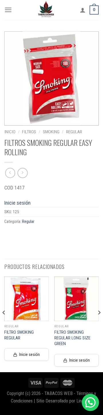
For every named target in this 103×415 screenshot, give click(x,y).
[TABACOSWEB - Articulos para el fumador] (46, 10)
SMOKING (51, 131)
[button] (90, 402)
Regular (74, 131)
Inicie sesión (17, 203)
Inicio (9, 131)
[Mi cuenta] (83, 10)
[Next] (99, 324)
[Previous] (4, 324)
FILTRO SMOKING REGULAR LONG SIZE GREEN (72, 338)
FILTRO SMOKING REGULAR (19, 335)
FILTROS (29, 131)
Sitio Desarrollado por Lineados (64, 401)
